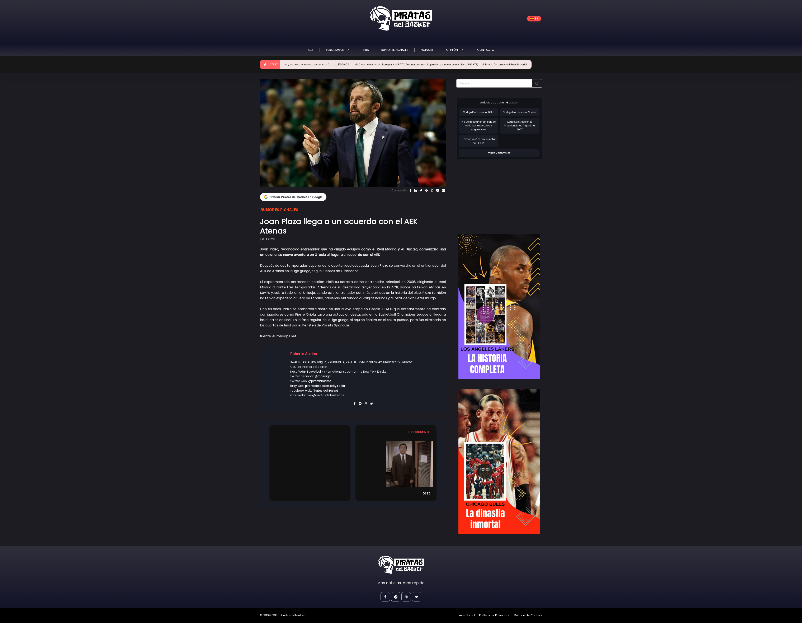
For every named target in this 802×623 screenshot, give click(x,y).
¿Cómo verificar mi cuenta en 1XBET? (478, 141)
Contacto (485, 50)
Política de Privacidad (494, 615)
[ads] (499, 306)
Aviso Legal (467, 615)
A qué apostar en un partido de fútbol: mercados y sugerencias (479, 125)
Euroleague (335, 50)
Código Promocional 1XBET (479, 112)
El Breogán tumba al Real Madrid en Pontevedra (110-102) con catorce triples (486, 64)
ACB (310, 50)
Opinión (452, 50)
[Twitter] (421, 190)
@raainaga (323, 376)
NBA (366, 50)
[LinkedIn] (415, 190)
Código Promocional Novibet (520, 112)
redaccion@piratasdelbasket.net (322, 395)
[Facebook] (410, 190)
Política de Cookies (528, 615)
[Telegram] (437, 190)
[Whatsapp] (432, 190)
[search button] (537, 83)
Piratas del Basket (325, 391)
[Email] (443, 190)
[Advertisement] (491, 192)
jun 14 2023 (267, 239)
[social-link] (385, 596)
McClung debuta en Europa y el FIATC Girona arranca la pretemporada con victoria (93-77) (368, 64)
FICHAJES (427, 50)
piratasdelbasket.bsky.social (325, 386)
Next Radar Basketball (305, 371)
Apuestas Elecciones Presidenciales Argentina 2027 (519, 125)
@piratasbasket (319, 381)
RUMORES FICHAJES (394, 50)
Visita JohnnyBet (499, 153)
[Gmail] (426, 190)
